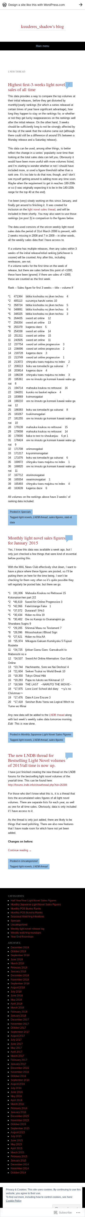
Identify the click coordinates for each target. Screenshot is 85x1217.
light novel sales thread (41, 209)
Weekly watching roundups (26, 932)
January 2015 (18, 1160)
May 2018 (16, 999)
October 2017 (18, 1027)
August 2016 (18, 1084)
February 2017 (19, 1059)
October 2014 (18, 1172)
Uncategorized (29, 861)
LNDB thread (40, 517)
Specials (26, 511)
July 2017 (16, 1039)
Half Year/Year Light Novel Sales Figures (33, 900)
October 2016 (18, 1076)
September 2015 (20, 1128)
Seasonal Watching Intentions (27, 916)
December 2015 (20, 1116)
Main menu (42, 46)
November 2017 (20, 1023)
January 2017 (18, 1064)
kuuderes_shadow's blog (42, 26)
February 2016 (19, 1108)
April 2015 (16, 1148)
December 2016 (20, 1068)
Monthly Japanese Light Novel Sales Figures (46, 734)
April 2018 (16, 1003)
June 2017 (17, 1043)
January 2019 (18, 971)
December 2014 (20, 1164)
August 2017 (18, 1035)
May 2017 (16, 1047)
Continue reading (20, 850)
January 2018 (18, 1015)
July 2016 (16, 1088)
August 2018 (18, 987)
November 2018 (20, 979)
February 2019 (19, 967)
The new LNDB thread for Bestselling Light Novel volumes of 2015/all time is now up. (36, 760)
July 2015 (16, 1136)
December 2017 (20, 1019)
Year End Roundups (22, 936)
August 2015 (18, 1132)
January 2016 (18, 1112)
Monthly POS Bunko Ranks (26, 908)
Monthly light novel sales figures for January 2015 (36, 540)
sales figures (56, 517)
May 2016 (16, 1096)
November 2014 (20, 1168)
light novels (25, 517)
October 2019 (18, 951)
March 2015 (17, 1152)
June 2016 (17, 1092)
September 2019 (20, 955)
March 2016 (17, 1104)
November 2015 (20, 1120)
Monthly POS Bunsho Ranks (26, 912)
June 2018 (17, 995)
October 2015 (18, 1124)
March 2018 (17, 1007)
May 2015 (16, 1144)
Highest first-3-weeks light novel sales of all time (36, 87)
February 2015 (19, 1156)
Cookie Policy (13, 1200)
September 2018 (20, 983)
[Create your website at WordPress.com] (42, 4)
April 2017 (16, 1051)
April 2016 (16, 1100)
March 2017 (17, 1056)
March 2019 (17, 963)
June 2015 (17, 1140)
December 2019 (20, 947)
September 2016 (20, 1080)
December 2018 (20, 975)
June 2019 (17, 959)
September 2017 (20, 1031)
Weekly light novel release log (27, 928)
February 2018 (19, 1011)
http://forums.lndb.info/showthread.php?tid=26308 (37, 784)
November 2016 (20, 1072)
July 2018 (16, 991)
